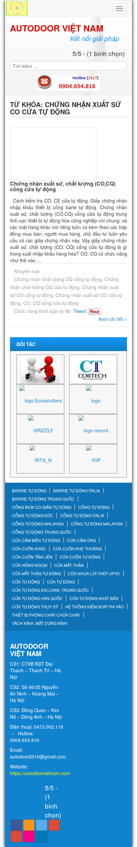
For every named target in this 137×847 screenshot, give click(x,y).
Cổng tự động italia (82, 515)
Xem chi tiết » (112, 319)
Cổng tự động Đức (32, 515)
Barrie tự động (29, 490)
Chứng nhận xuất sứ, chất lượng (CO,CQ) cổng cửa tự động (62, 186)
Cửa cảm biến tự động (36, 540)
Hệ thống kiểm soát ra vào (94, 606)
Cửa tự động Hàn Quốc (37, 598)
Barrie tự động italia (76, 490)
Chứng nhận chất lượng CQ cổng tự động (58, 279)
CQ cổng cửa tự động (55, 303)
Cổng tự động (93, 507)
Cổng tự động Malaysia (38, 523)
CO (26, 303)
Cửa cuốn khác (29, 548)
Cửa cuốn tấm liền (32, 557)
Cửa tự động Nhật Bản (93, 598)
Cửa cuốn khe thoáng (77, 548)
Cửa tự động (26, 581)
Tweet (79, 311)
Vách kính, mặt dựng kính (39, 623)
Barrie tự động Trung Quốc (43, 499)
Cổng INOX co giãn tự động (41, 507)
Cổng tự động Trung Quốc (41, 532)
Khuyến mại (26, 271)
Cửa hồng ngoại (29, 565)
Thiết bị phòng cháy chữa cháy (46, 615)
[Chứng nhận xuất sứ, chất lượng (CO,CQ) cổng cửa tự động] (68, 154)
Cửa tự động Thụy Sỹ (35, 606)
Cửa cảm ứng (81, 540)
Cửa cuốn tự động (80, 557)
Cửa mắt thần (69, 565)
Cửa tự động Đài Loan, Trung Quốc (50, 590)
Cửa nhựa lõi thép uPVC (94, 573)
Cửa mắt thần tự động (36, 573)
